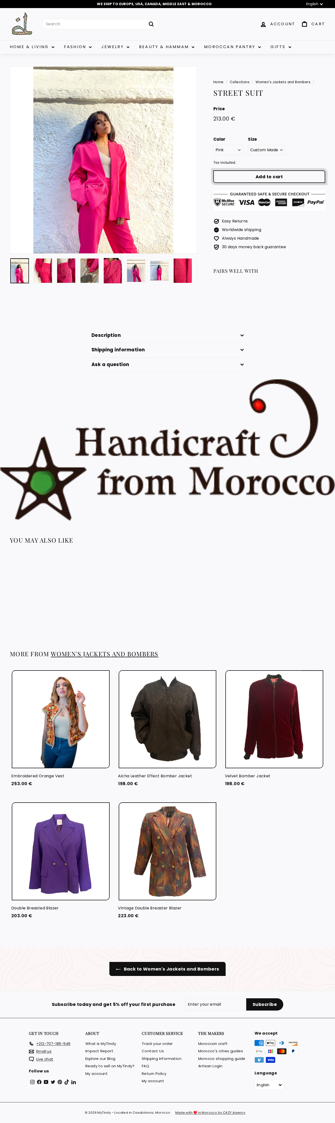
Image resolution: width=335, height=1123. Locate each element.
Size (252, 139)
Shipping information (118, 349)
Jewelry (113, 47)
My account (96, 1073)
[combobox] (100, 24)
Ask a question (110, 364)
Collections (239, 82)
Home (218, 82)
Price (219, 109)
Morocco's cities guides (220, 1051)
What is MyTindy (100, 1043)
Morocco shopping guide (221, 1058)
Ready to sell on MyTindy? (109, 1065)
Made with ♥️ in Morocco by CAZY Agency (210, 1112)
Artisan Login (210, 1065)
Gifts (279, 47)
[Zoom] (103, 160)
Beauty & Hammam (165, 47)
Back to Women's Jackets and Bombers (171, 969)
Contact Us (153, 1051)
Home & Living (30, 47)
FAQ (145, 1065)
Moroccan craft (213, 1043)
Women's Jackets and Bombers (283, 82)
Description (106, 335)
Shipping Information (161, 1058)
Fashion (76, 47)
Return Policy (154, 1073)
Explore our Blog (100, 1058)
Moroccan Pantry (230, 47)
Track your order (157, 1043)
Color (219, 139)
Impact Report (99, 1051)
